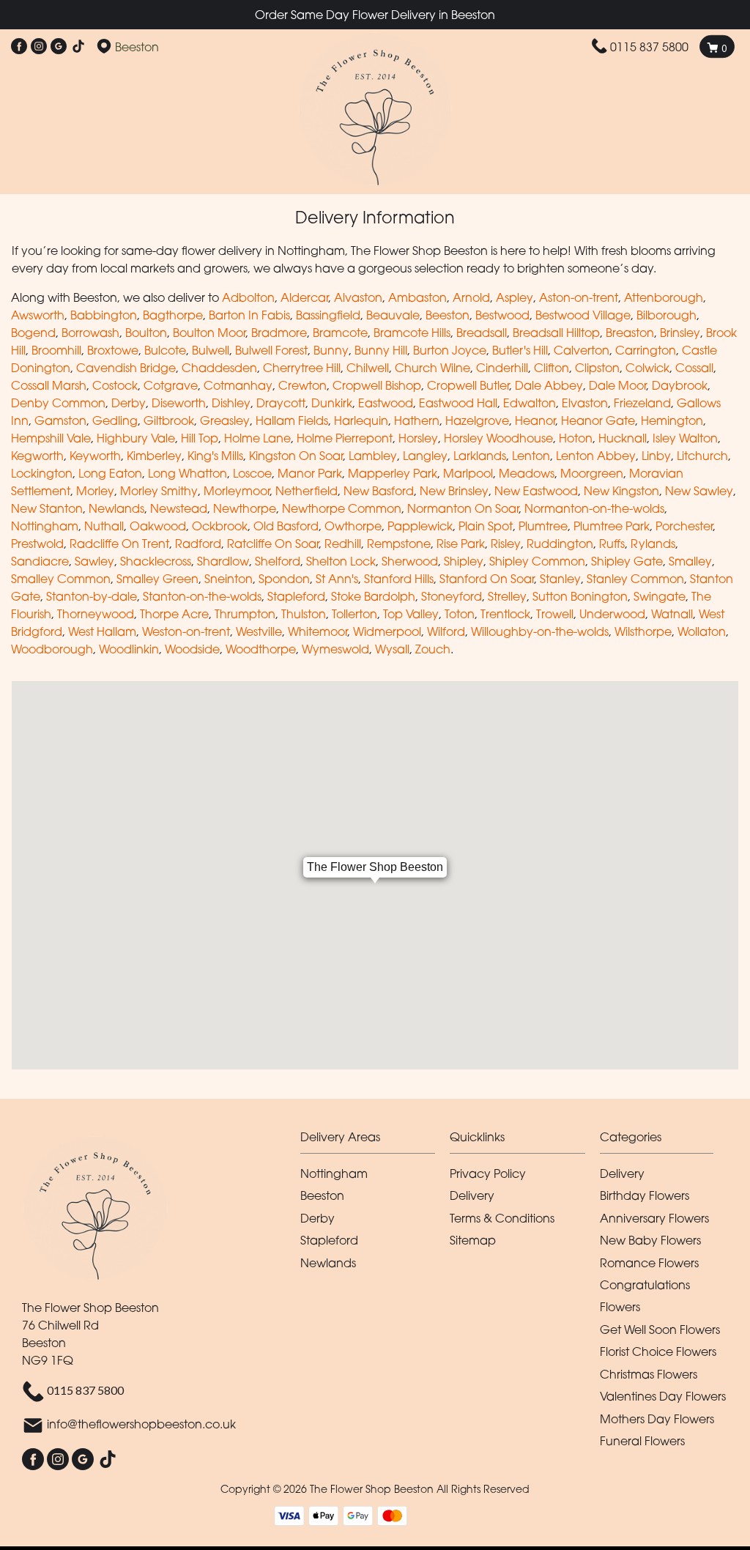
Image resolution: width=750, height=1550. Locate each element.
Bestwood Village (583, 315)
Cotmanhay (238, 385)
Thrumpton (245, 614)
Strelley (507, 596)
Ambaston (417, 297)
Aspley (514, 297)
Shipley (463, 561)
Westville (259, 631)
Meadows (526, 473)
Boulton (146, 332)
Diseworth (179, 403)
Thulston (303, 614)
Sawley (94, 561)
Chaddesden (219, 367)
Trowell (554, 614)
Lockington (42, 473)
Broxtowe (112, 350)
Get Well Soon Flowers (660, 1329)
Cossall (694, 367)
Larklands (479, 455)
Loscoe (252, 473)
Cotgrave (171, 385)
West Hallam (102, 631)
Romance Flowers (649, 1263)
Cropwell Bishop (377, 385)
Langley (425, 455)
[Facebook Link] (19, 47)
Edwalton (529, 403)
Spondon (284, 578)
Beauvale (393, 315)
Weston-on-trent (186, 631)
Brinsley (680, 332)
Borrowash (90, 332)
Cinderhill (502, 367)
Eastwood (385, 403)
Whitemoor (317, 631)
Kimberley (154, 455)
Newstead (178, 508)
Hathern (416, 420)
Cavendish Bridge (126, 367)
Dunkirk (331, 403)
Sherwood (410, 561)
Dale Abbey (549, 385)
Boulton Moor (209, 332)
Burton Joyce (449, 350)
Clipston (597, 367)
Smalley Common (61, 578)
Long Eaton (110, 473)
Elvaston (585, 403)
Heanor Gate (598, 420)
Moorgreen (591, 473)
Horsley (418, 438)
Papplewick (420, 526)
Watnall (672, 614)
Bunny (331, 350)
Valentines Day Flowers (663, 1396)
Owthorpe (353, 526)
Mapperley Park (392, 473)
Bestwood (502, 315)
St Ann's (337, 578)
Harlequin (361, 420)
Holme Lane (257, 438)
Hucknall (622, 438)
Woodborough (52, 649)
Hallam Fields (292, 420)
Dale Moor (617, 385)
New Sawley (699, 490)
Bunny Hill (380, 350)
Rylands (653, 543)
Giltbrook (169, 420)
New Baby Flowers (650, 1240)
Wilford (446, 631)
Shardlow (223, 561)
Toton (460, 614)
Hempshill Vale (51, 438)
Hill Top (199, 438)
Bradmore (279, 332)
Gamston (60, 420)
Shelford (277, 561)
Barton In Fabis (249, 315)
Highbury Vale (136, 438)
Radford (198, 543)
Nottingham (44, 526)
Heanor (535, 420)
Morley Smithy (159, 490)
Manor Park (310, 473)
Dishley (231, 403)
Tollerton (354, 614)
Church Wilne (432, 367)
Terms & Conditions (502, 1218)
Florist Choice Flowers (658, 1351)
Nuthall (104, 526)
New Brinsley (454, 490)
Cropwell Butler (468, 385)
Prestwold (37, 543)
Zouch (432, 649)
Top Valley (411, 614)
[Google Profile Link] (59, 47)
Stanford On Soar (486, 578)
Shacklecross (155, 561)
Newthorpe (244, 508)
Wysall (392, 649)
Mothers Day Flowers (657, 1419)
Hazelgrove (477, 420)
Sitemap (473, 1240)
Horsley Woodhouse (498, 438)
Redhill (342, 543)
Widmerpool (387, 631)
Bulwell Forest (271, 350)
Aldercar (304, 297)
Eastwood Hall (458, 403)
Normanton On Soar (463, 508)
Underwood (612, 614)
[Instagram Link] (39, 47)
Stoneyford (451, 596)
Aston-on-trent (578, 297)
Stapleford (296, 596)
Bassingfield (328, 315)
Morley (95, 490)
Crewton (302, 385)
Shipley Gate (627, 561)
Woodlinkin (129, 649)
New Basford (379, 490)
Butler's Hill (520, 350)
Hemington (672, 420)
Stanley (560, 578)
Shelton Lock (341, 561)
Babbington (103, 315)
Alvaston (358, 297)
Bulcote (165, 350)
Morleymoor (237, 490)
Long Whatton (187, 473)
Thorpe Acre (174, 614)
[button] (375, 1141)
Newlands (116, 508)
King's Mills (215, 455)
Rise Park (461, 543)
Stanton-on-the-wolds (202, 596)
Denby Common (58, 403)
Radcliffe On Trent (119, 543)
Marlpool (468, 473)
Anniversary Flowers (654, 1218)
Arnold (471, 297)
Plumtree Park (611, 526)
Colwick (647, 367)
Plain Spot (485, 526)
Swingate (660, 596)
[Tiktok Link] (78, 47)
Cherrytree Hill (302, 367)
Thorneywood (95, 614)
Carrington (645, 350)
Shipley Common (537, 561)
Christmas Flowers (648, 1374)
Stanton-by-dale (91, 596)
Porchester (684, 526)
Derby (128, 403)
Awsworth (37, 315)
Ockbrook (220, 526)
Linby (656, 455)
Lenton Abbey (596, 455)
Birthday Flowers (644, 1195)
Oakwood (158, 526)
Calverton (581, 350)
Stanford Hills (399, 578)
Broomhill (56, 350)
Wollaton (701, 631)
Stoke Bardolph (373, 596)
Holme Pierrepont (345, 438)
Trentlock (505, 614)
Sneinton (228, 578)
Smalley (690, 561)
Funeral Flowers (642, 1441)
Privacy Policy (488, 1173)
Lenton (531, 455)
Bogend (33, 332)
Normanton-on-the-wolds (594, 508)
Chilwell (367, 367)
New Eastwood (536, 490)
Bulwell (210, 350)
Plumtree (543, 526)
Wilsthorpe (643, 631)
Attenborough (663, 297)
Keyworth (95, 455)
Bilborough (666, 315)
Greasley (225, 420)
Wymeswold (335, 649)
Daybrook (680, 385)
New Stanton (47, 508)
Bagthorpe (173, 315)
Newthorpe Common (341, 508)
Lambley (373, 455)
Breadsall (481, 332)
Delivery (472, 1195)
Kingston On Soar (296, 455)
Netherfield (306, 490)
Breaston (630, 332)
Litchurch (702, 455)
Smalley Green (157, 578)
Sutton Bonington (580, 596)
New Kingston (621, 490)
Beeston (447, 315)
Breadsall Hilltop (556, 332)
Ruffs (612, 543)
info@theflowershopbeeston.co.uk (141, 1424)
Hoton (576, 438)
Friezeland (642, 403)
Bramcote (340, 332)
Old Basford (286, 526)
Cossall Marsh (48, 385)
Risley (506, 543)
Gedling (115, 420)
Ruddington (560, 543)
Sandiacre (40, 561)
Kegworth (37, 455)
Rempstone (399, 543)
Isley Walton (685, 438)
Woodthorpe (261, 649)
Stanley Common (635, 578)
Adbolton (248, 297)
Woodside (192, 649)
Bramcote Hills (412, 332)
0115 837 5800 (649, 47)
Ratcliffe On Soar (273, 543)
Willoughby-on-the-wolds (540, 631)
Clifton (551, 367)
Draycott (280, 403)
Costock (115, 385)
